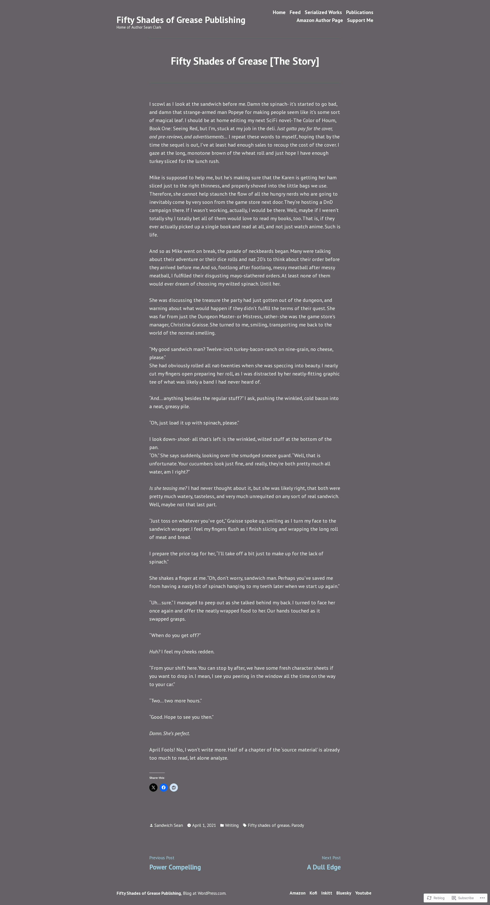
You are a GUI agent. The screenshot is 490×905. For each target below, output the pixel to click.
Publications (359, 12)
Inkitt (326, 893)
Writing (232, 825)
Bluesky (343, 893)
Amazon (297, 893)
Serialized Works (323, 12)
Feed (295, 12)
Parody (297, 825)
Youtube (363, 893)
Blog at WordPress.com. (204, 893)
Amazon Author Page (320, 20)
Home (279, 12)
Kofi (313, 893)
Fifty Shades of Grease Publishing (181, 20)
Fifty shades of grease (268, 825)
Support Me (360, 20)
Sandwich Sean (168, 825)
